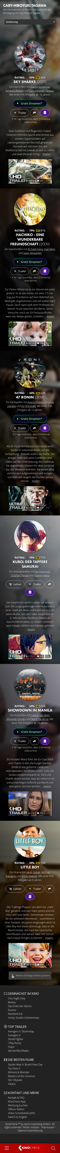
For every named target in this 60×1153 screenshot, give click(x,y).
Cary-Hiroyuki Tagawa (41, 91)
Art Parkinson (42, 571)
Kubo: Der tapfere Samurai (30, 564)
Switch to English (17, 1117)
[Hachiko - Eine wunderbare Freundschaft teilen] (34, 271)
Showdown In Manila (30, 710)
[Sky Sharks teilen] (34, 112)
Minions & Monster (18, 1072)
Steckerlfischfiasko (18, 1050)
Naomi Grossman (40, 87)
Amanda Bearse (15, 91)
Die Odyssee (15, 1080)
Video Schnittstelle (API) (21, 1113)
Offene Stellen (16, 1109)
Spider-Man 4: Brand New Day (25, 1064)
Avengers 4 (14, 1035)
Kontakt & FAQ (16, 1097)
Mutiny (12, 1002)
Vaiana (11, 1083)
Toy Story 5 (14, 1068)
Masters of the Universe (21, 1076)
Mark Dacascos (39, 719)
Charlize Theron (20, 575)
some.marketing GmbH (37, 1124)
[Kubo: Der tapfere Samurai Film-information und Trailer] (30, 536)
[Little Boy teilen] (49, 889)
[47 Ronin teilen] (34, 428)
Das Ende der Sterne (20, 1006)
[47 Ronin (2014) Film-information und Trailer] (30, 372)
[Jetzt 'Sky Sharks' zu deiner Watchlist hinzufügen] (44, 112)
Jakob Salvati (33, 872)
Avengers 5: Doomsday (21, 1031)
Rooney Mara (41, 575)
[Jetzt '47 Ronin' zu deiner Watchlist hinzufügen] (44, 428)
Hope (11, 1046)
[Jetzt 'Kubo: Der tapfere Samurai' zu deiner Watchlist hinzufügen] (30, 592)
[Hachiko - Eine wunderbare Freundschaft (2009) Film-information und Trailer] (30, 209)
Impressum (47, 1127)
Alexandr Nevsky (16, 719)
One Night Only (16, 998)
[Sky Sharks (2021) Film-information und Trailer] (30, 56)
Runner (12, 1010)
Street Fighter (15, 1039)
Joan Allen (49, 249)
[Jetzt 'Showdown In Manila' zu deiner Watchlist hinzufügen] (44, 741)
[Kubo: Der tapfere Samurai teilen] (49, 584)
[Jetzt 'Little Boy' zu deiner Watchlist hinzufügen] (30, 897)
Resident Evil (15, 1013)
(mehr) (46, 154)
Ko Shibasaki (28, 406)
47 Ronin (30, 397)
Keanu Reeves (36, 402)
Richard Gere (35, 249)
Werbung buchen (18, 1105)
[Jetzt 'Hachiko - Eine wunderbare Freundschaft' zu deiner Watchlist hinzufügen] (44, 271)
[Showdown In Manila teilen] (34, 741)
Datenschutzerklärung (30, 1130)
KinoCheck (11, 1124)
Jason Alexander (33, 253)
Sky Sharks (30, 81)
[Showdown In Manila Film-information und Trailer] (30, 685)
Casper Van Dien (40, 715)
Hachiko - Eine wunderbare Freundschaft (30, 239)
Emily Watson (29, 876)
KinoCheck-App (17, 1101)
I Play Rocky (14, 1043)
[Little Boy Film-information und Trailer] (30, 842)
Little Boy (30, 867)
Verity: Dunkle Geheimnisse (23, 1017)
